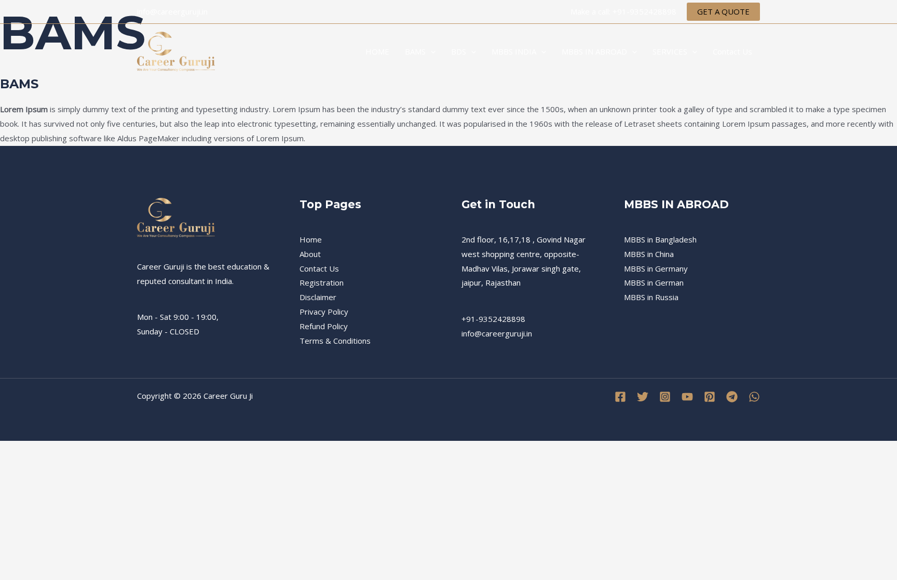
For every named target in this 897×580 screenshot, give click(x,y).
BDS (458, 51)
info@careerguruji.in (496, 333)
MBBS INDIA (514, 51)
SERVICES (670, 51)
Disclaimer (318, 297)
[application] (431, 51)
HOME (377, 51)
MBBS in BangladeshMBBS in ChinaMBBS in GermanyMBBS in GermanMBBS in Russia (660, 268)
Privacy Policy (324, 311)
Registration (322, 282)
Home (311, 239)
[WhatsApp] (754, 396)
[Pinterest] (709, 396)
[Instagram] (665, 396)
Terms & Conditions (335, 340)
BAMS (415, 51)
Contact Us (732, 51)
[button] (723, 12)
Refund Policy (324, 326)
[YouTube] (687, 396)
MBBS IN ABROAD (594, 51)
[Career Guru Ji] (176, 50)
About (310, 254)
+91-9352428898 (493, 319)
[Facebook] (620, 396)
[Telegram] (732, 396)
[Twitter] (642, 396)
